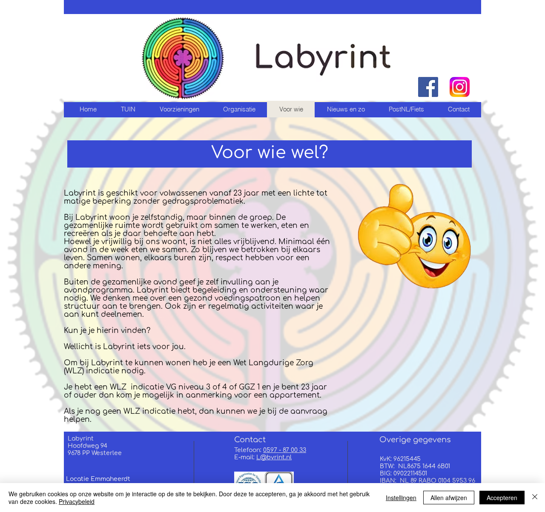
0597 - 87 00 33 (284, 450)
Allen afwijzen (448, 497)
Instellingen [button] (401, 497)
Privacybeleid (77, 501)
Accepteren (502, 497)
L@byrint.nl (274, 457)
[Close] (535, 497)
